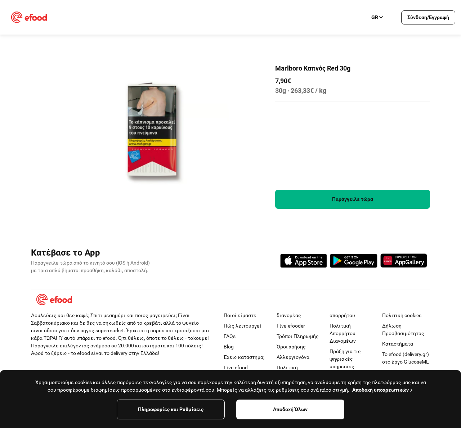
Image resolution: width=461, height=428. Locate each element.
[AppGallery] (403, 261)
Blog (229, 347)
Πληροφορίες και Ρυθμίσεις (170, 409)
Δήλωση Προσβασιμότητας (403, 329)
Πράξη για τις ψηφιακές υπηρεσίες (345, 358)
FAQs (230, 336)
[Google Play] (353, 262)
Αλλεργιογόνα (293, 357)
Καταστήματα (397, 344)
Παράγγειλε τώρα (352, 199)
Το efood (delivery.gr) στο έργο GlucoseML (405, 358)
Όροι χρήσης (291, 347)
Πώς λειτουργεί (242, 326)
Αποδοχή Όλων (290, 409)
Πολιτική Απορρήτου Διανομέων (343, 333)
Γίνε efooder (291, 326)
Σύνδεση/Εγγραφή (428, 17)
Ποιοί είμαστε (240, 315)
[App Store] (303, 262)
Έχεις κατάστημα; (244, 357)
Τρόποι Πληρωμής (298, 336)
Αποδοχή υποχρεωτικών (380, 390)
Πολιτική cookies (401, 315)
